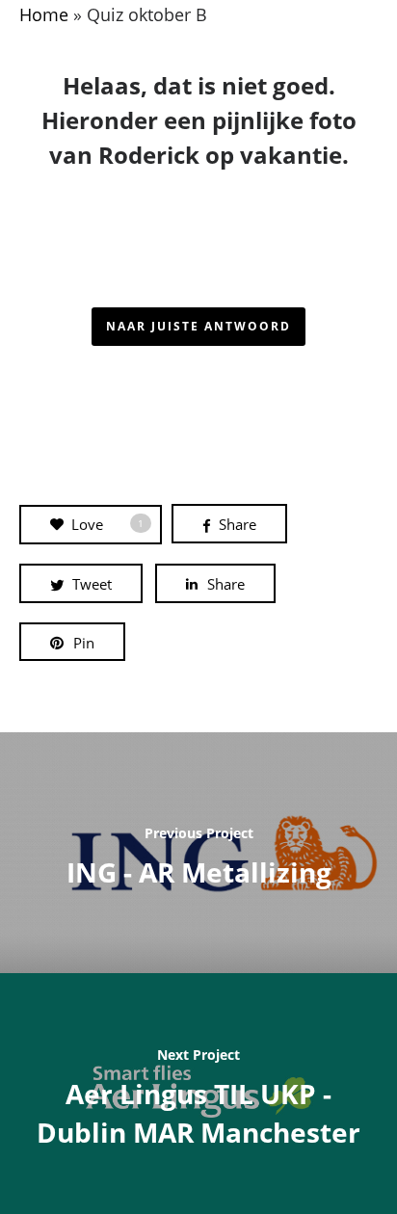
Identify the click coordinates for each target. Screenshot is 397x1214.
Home (43, 14)
